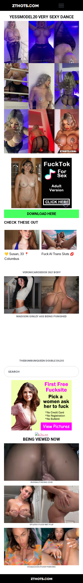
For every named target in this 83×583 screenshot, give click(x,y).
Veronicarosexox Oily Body (42, 272)
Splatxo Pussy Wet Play (41, 525)
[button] (61, 5)
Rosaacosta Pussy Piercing (41, 567)
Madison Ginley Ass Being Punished (41, 316)
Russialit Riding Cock (42, 482)
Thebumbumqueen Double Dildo (41, 360)
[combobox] (41, 371)
